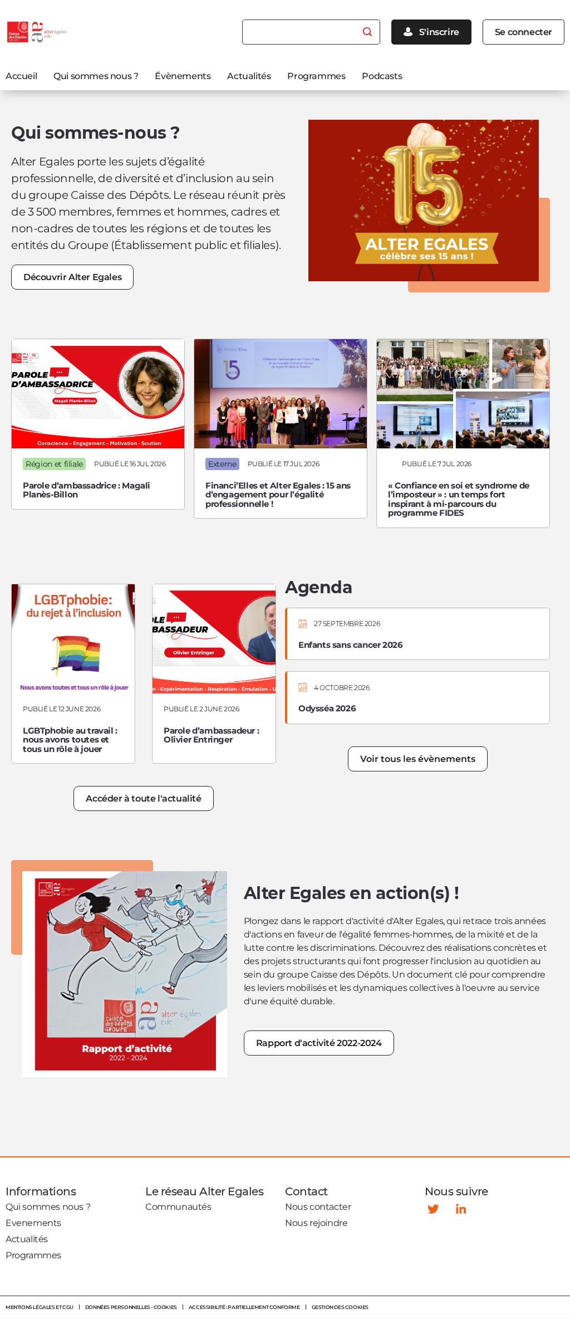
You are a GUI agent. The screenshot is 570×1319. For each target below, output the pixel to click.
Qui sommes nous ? (95, 76)
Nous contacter (318, 1206)
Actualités (249, 76)
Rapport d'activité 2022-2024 (319, 1043)
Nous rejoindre (316, 1223)
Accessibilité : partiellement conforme (244, 1307)
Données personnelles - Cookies (131, 1307)
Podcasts (382, 76)
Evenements (33, 1223)
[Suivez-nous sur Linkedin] (461, 1208)
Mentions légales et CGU (39, 1307)
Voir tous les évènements (417, 759)
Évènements (182, 76)
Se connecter (523, 32)
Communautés (178, 1206)
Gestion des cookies (340, 1307)
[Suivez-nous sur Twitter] (433, 1208)
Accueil (21, 76)
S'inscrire (439, 32)
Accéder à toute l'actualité (143, 798)
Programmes (316, 76)
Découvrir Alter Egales (72, 277)
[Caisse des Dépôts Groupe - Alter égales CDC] (38, 32)
